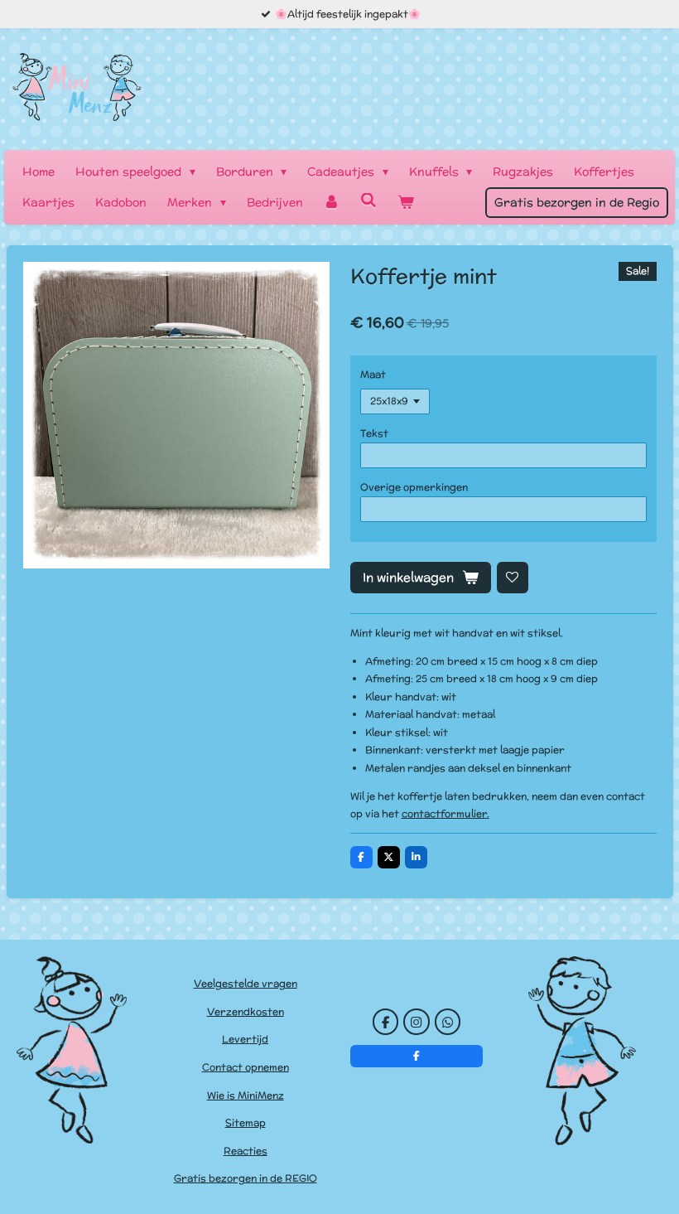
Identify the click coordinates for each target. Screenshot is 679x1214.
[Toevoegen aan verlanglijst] (512, 577)
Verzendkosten (245, 1011)
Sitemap (245, 1122)
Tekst (374, 433)
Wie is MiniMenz (245, 1095)
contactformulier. (445, 813)
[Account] (332, 202)
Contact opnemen (245, 1067)
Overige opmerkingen (414, 487)
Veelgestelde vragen (245, 983)
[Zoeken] (368, 200)
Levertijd (245, 1039)
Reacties (245, 1151)
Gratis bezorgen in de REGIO (245, 1178)
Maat (373, 374)
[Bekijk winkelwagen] (405, 202)
